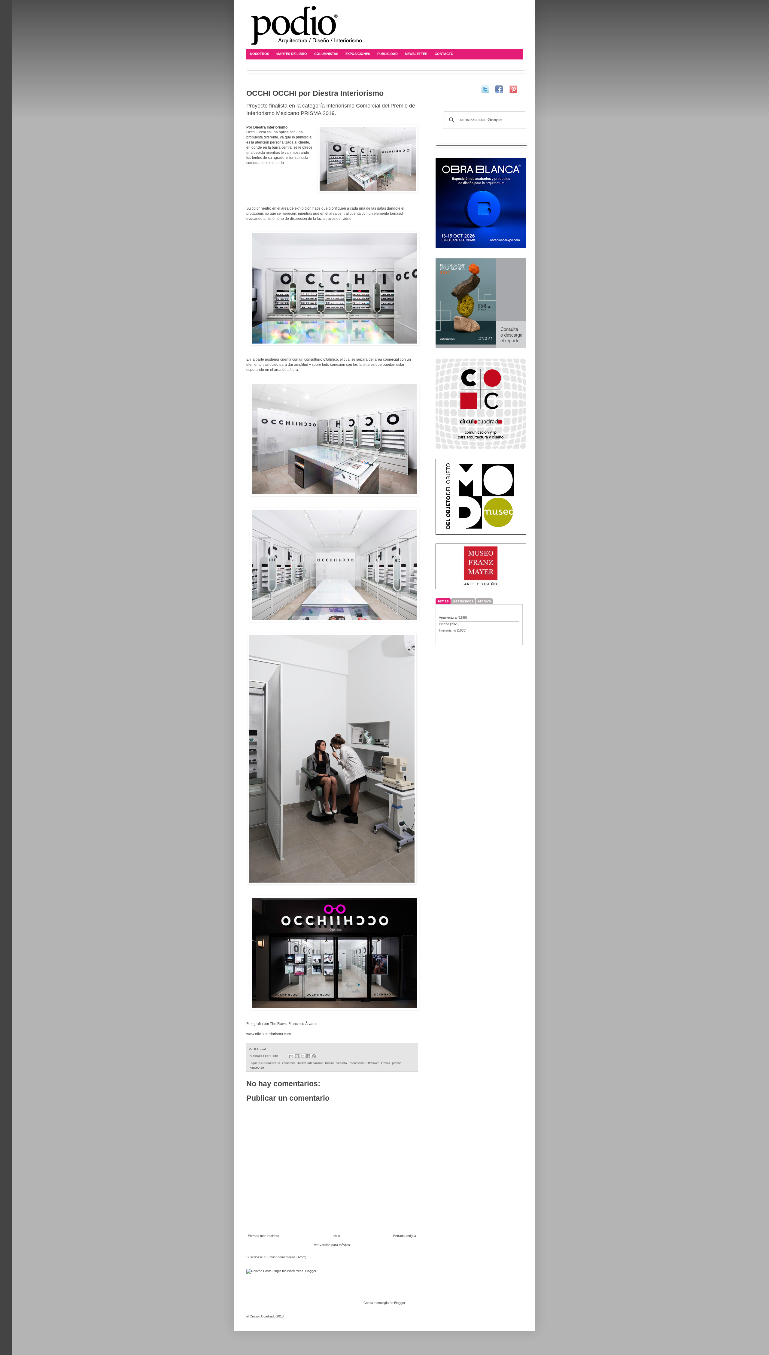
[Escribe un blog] (297, 1056)
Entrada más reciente (263, 1236)
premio (396, 1063)
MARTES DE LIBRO (291, 54)
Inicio (336, 1236)
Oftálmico (372, 1063)
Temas (443, 601)
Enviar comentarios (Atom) (286, 1257)
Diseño (330, 1063)
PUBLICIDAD (387, 54)
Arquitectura (271, 1063)
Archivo (484, 601)
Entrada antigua (404, 1236)
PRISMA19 (256, 1067)
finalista (341, 1063)
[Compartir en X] (302, 1056)
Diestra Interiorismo (310, 1063)
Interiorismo (357, 1063)
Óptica (385, 1063)
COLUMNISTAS (326, 54)
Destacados (463, 601)
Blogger (399, 1303)
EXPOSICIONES (357, 54)
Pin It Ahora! (257, 1049)
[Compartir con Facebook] (308, 1056)
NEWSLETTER (416, 54)
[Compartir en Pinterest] (314, 1056)
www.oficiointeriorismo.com (268, 1034)
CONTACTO (444, 54)
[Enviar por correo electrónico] (291, 1056)
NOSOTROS (259, 54)
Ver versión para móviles (332, 1245)
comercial (288, 1063)
